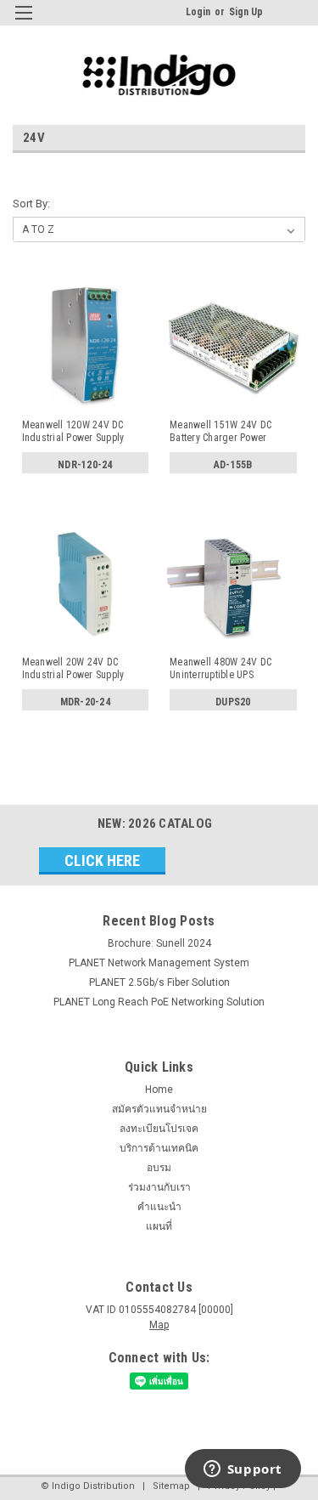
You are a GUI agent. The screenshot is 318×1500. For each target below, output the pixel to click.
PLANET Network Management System (159, 963)
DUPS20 (233, 702)
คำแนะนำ (159, 1207)
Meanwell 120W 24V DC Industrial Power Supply (73, 431)
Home (159, 1089)
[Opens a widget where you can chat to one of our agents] (242, 1470)
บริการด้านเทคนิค (159, 1148)
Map (159, 1325)
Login (198, 12)
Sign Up (246, 12)
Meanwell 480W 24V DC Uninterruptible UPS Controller (220, 669)
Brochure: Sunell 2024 (159, 943)
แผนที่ (159, 1226)
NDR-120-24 (85, 465)
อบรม (159, 1168)
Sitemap (171, 1486)
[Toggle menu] (23, 23)
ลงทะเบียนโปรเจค (159, 1129)
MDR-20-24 (85, 702)
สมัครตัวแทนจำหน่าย (159, 1109)
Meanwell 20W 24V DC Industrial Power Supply (73, 668)
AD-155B (233, 465)
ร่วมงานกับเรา (159, 1187)
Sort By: (31, 203)
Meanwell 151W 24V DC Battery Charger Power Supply (220, 431)
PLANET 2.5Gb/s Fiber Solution (159, 982)
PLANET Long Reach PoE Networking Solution (159, 1002)
